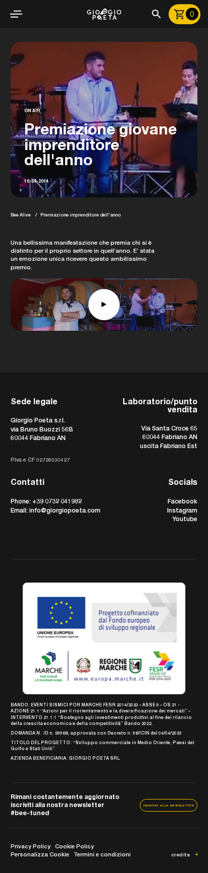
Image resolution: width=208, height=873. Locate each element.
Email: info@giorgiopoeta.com (55, 510)
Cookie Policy (74, 846)
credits (180, 854)
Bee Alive (21, 214)
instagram (182, 510)
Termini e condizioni (102, 854)
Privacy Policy (30, 846)
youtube (184, 519)
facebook (182, 501)
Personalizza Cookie (40, 854)
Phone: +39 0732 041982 (46, 501)
